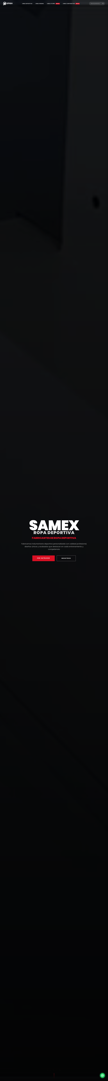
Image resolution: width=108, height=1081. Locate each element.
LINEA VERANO (39, 3)
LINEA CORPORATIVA (71, 3)
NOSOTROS (66, 558)
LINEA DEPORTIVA (27, 3)
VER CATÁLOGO (43, 558)
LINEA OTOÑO (53, 3)
